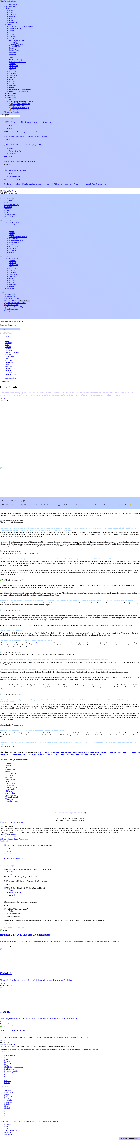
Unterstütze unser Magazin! (12, 321)
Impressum (8, 1134)
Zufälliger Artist (9, 311)
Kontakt (7, 1126)
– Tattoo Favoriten (18, 91)
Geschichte (12, 14)
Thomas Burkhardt (114, 752)
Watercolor (12, 85)
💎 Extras (7, 100)
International (13, 22)
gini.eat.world (10, 779)
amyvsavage (9, 765)
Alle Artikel (8, 201)
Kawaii (11, 87)
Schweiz (11, 56)
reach (7, 364)
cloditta (133, 752)
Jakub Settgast (78, 752)
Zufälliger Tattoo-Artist (16, 106)
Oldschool (8, 370)
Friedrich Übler (58, 754)
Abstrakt (11, 83)
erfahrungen (9, 777)
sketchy (7, 354)
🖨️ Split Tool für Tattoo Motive (19, 104)
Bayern (11, 30)
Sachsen (11, 48)
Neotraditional (13, 66)
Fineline (11, 70)
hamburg (8, 349)
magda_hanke (10, 356)
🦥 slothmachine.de (15, 110)
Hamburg (12, 36)
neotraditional (10, 339)
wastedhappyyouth (11, 801)
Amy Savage (96, 754)
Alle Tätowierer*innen (11, 222)
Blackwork (12, 72)
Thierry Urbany (101, 752)
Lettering (12, 77)
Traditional (12, 64)
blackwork (9, 337)
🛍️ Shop (10, 97)
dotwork (8, 347)
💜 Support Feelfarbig (11, 112)
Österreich (12, 54)
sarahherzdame (10, 793)
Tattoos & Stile (9, 58)
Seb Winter (84, 754)
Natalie (2, 826)
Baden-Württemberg (15, 28)
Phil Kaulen (17, 645)
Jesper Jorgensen (24, 754)
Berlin (11, 32)
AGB (6, 1128)
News (11, 10)
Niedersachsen (13, 42)
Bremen (11, 34)
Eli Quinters (47, 754)
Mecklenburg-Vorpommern (18, 40)
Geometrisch (13, 74)
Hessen (11, 38)
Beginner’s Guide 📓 (11, 205)
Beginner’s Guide (10, 7)
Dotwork (12, 271)
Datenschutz (8, 1132)
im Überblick (17, 62)
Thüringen (12, 52)
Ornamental (13, 76)
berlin (7, 341)
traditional (8, 351)
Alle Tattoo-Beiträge (11, 258)
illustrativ (8, 343)
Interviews (12, 16)
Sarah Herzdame (42, 643)
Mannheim (12, 154)
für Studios (21, 102)
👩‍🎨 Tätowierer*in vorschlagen (19, 108)
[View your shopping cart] (1, 323)
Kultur (11, 18)
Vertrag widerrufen (129, 1138)
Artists (11, 149)
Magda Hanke (55, 752)
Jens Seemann (89, 752)
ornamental (9, 366)
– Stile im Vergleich (20, 89)
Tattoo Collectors (10, 93)
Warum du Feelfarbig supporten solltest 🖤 (72, 813)
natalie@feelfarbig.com (8, 834)
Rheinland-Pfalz (14, 46)
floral (7, 345)
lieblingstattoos (10, 368)
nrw (6, 358)
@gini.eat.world (15, 513)
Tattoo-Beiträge (15, 60)
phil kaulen (9, 791)
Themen (7, 9)
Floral (11, 79)
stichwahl (8, 360)
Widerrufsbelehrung (11, 1130)
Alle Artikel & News (11, 5)
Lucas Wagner (66, 752)
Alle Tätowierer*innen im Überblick (21, 26)
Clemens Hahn (11, 754)
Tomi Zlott (126, 752)
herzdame (8, 781)
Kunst (11, 20)
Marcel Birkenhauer (72, 754)
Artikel (11, 12)
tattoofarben (9, 362)
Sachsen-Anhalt (14, 50)
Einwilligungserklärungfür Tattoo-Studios (16, 299)
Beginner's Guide (14, 176)
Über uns (7, 1124)
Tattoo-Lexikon (9, 95)
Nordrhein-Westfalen (16, 44)
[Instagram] (0, 319)
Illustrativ (12, 81)
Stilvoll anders (9, 288)
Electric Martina (36, 754)
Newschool (12, 68)
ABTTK (8, 763)
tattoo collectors (10, 374)
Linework (8, 372)
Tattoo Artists (8, 24)
